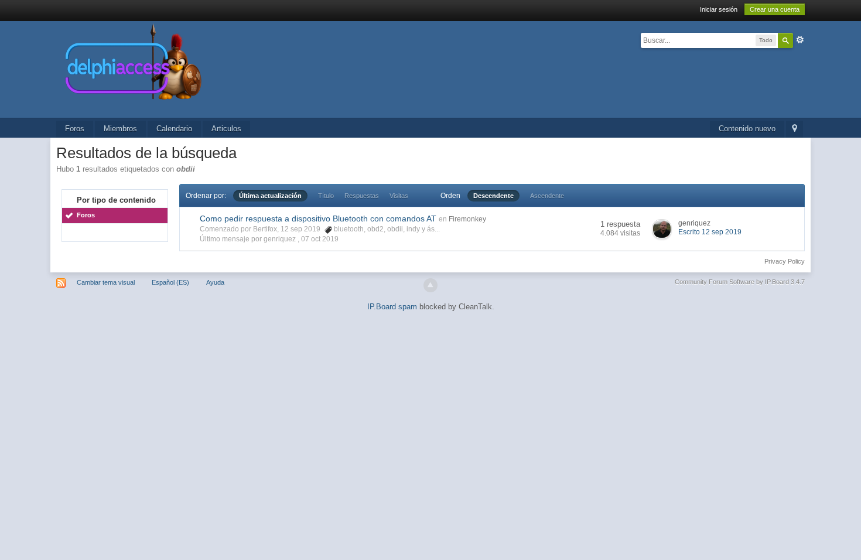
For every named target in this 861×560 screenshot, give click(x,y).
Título (326, 195)
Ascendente (547, 195)
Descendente (493, 195)
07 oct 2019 (320, 239)
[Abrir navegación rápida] (794, 129)
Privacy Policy (784, 261)
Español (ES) (170, 282)
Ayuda (215, 282)
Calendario (174, 128)
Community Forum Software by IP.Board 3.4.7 (740, 281)
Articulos (226, 128)
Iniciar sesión (718, 9)
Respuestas (361, 195)
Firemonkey (467, 219)
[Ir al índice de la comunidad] (257, 68)
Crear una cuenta (775, 9)
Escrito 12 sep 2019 (710, 232)
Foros (74, 128)
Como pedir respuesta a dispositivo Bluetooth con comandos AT (318, 218)
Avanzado (800, 40)
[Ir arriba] (430, 285)
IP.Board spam (392, 306)
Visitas (399, 195)
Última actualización (270, 195)
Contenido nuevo (747, 128)
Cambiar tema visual (106, 282)
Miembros (120, 128)
